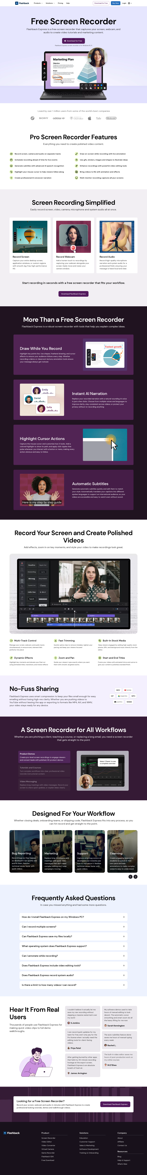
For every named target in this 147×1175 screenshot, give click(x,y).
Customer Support (87, 1142)
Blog (119, 1156)
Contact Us (122, 1145)
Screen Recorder (48, 1138)
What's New (122, 1164)
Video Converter (48, 1145)
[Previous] (130, 877)
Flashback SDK (48, 1156)
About (120, 1138)
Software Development (89, 1149)
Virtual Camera (48, 1149)
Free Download (48, 1160)
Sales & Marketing (87, 1145)
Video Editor (47, 1142)
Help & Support (124, 1160)
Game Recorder (48, 1153)
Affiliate (121, 1142)
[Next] (136, 877)
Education (84, 1138)
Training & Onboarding (89, 1153)
